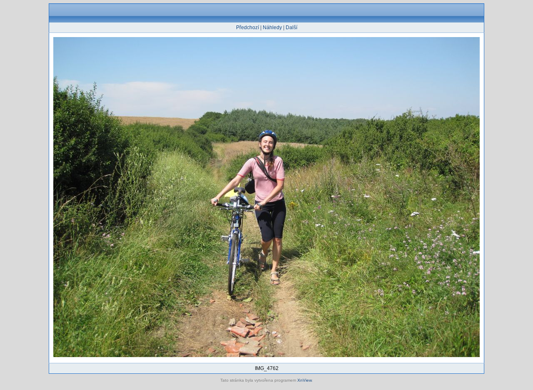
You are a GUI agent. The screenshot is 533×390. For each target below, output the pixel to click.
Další (291, 27)
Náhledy (272, 27)
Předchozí (247, 27)
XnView (304, 380)
